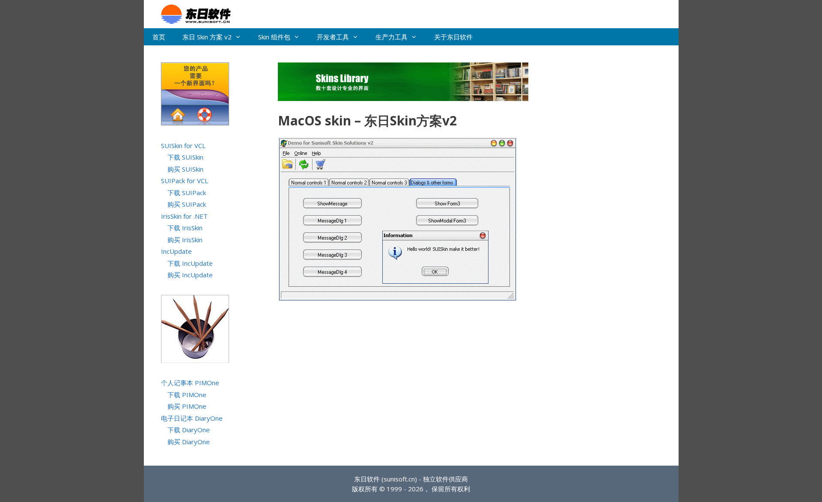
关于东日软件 (453, 37)
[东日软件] (191, 13)
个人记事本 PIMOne (190, 382)
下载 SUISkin (185, 157)
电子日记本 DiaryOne (192, 418)
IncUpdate (176, 251)
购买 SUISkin (185, 169)
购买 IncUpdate (190, 274)
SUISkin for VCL (183, 145)
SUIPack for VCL (184, 180)
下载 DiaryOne (188, 429)
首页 (158, 37)
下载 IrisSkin (185, 227)
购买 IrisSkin (185, 239)
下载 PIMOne (186, 394)
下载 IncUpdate (190, 263)
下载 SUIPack (186, 192)
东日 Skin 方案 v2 (207, 37)
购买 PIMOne (186, 406)
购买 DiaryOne (188, 441)
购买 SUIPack (186, 204)
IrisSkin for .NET (184, 216)
